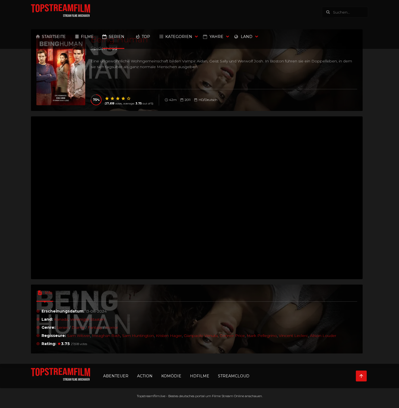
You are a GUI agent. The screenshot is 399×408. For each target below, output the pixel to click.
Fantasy (95, 327)
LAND (246, 36)
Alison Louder (323, 335)
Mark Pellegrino (262, 335)
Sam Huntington (138, 335)
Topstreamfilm (148, 396)
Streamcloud (233, 376)
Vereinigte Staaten (87, 319)
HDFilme (199, 376)
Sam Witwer (78, 335)
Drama (78, 327)
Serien (116, 36)
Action (145, 376)
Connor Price (232, 335)
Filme (87, 36)
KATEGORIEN (178, 36)
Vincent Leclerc (293, 335)
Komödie (171, 376)
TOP (146, 36)
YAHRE (216, 36)
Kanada (61, 319)
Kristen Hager (169, 335)
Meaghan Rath (106, 335)
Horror (111, 327)
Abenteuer (115, 376)
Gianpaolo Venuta (201, 335)
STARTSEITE (54, 36)
